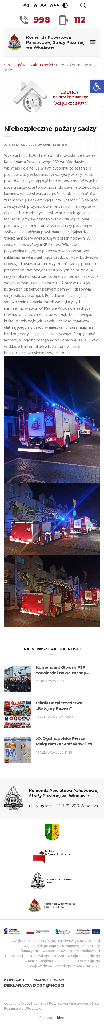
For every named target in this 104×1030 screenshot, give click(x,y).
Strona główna (17, 65)
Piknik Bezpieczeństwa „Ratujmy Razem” (59, 705)
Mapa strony (49, 979)
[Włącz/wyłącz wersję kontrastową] (65, 5)
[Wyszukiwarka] (83, 5)
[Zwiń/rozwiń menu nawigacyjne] (92, 42)
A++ (54, 5)
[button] (97, 86)
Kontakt (14, 979)
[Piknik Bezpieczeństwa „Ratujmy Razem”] (17, 714)
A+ (43, 5)
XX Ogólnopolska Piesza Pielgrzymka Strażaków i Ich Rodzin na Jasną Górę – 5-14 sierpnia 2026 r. (64, 741)
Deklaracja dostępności (34, 985)
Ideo (61, 1018)
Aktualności (43, 65)
